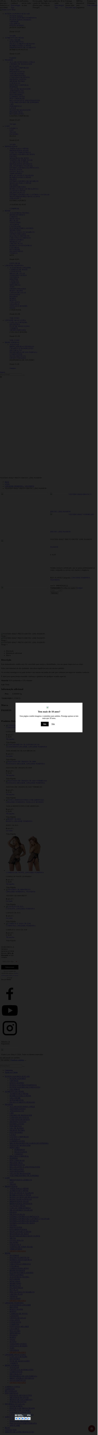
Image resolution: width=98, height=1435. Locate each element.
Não (53, 724)
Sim (44, 724)
